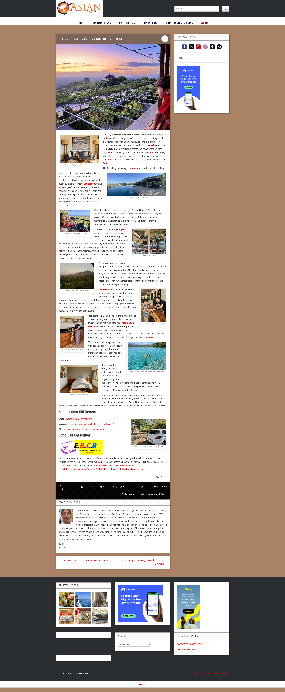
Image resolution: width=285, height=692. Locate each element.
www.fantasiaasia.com (188, 648)
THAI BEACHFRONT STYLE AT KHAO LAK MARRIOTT (86, 560)
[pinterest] (198, 46)
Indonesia (129, 487)
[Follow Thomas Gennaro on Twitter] (63, 544)
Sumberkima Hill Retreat (157, 494)
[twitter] (191, 46)
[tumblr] (212, 46)
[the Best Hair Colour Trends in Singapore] (100, 599)
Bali (105, 138)
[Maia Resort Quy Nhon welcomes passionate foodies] (66, 599)
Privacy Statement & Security (217, 673)
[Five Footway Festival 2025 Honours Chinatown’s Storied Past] (83, 615)
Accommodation (109, 487)
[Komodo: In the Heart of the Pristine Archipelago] (100, 615)
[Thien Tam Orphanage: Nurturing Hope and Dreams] (66, 615)
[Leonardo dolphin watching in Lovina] (83, 599)
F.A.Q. (202, 673)
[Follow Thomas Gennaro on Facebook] (60, 544)
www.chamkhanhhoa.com (189, 643)
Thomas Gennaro (91, 487)
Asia (118, 487)
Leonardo (112, 159)
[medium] (219, 46)
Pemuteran (146, 487)
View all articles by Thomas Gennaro (73, 548)
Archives (195, 673)
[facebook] (184, 46)
